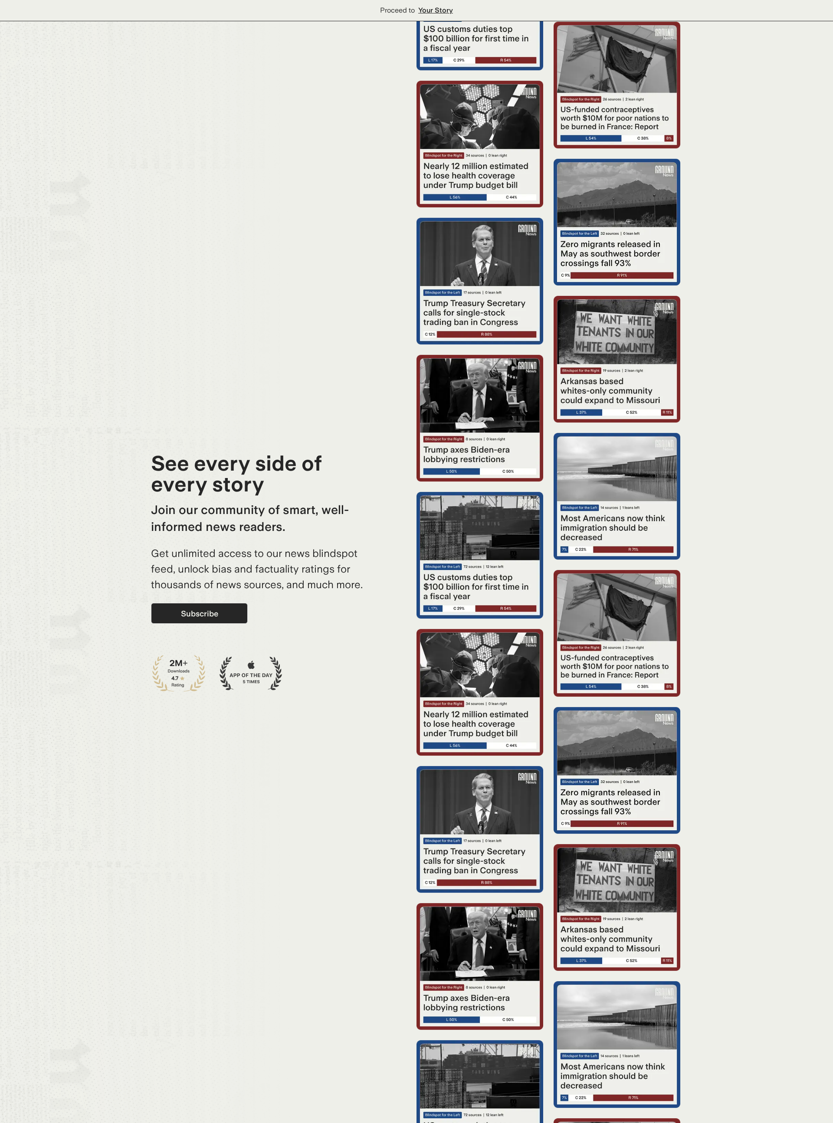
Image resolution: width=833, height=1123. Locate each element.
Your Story (435, 10)
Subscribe (199, 613)
